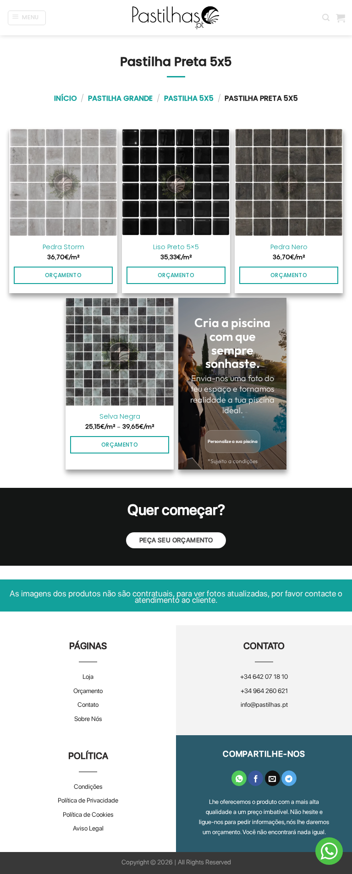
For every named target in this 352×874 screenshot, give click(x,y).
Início (65, 98)
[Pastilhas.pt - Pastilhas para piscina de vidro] (176, 18)
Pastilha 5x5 (189, 98)
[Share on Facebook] (255, 778)
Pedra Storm (63, 247)
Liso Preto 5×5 (176, 247)
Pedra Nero (289, 247)
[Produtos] (340, 18)
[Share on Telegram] (289, 778)
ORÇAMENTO (119, 444)
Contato (88, 704)
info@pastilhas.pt (264, 704)
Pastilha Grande (120, 98)
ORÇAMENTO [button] (63, 275)
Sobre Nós (88, 718)
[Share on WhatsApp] (239, 778)
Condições (88, 786)
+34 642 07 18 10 (264, 676)
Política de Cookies (88, 814)
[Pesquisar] (326, 18)
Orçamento (88, 690)
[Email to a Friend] (272, 778)
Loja (88, 676)
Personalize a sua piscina (233, 441)
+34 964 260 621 (264, 690)
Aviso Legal (88, 828)
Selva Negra (119, 416)
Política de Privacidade (88, 800)
